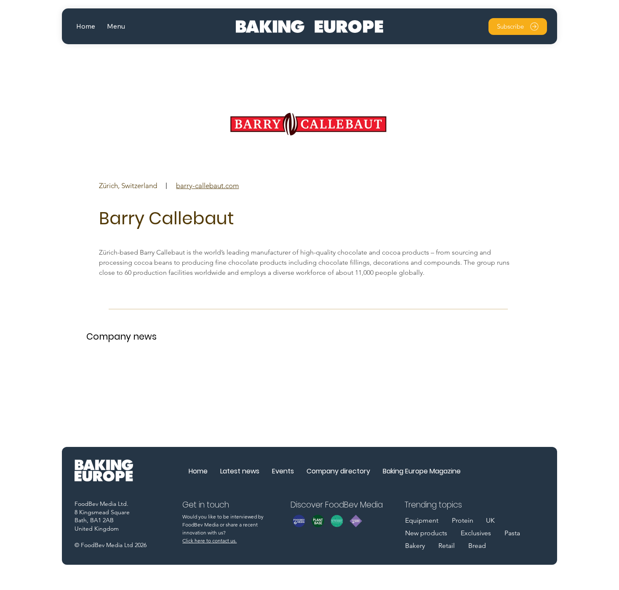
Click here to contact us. (209, 540)
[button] (116, 26)
